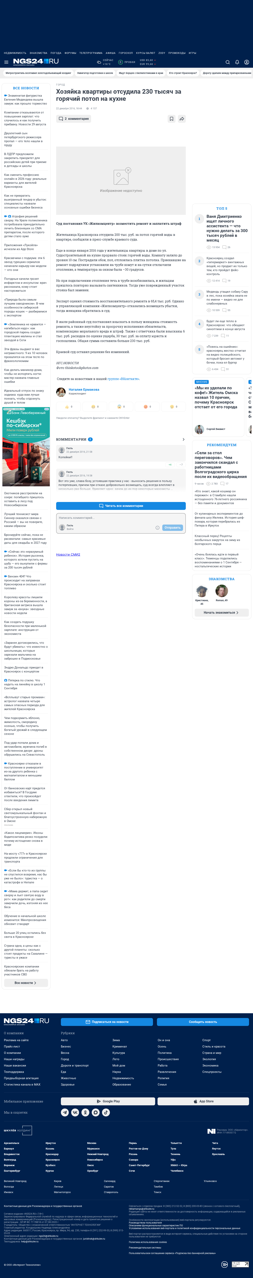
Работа (162, 1065)
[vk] (75, 1112)
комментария (77, 119)
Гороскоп (126, 53)
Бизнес (66, 1046)
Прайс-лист (12, 1046)
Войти (70, 529)
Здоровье (68, 1084)
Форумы (70, 53)
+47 (170, 496)
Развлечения (167, 1072)
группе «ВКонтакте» (123, 379)
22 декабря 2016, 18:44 (69, 108)
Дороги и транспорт (75, 1065)
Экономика (210, 1065)
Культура (118, 1053)
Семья (162, 1084)
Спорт (206, 1040)
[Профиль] (246, 62)
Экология (209, 1059)
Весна (65, 1053)
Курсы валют (145, 53)
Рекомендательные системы (145, 1247)
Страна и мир (211, 1053)
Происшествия (168, 1059)
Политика (165, 1053)
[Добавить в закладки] (172, 119)
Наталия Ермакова (84, 389)
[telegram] (65, 1112)
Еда (63, 1072)
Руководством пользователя (145, 1222)
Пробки (127, 62)
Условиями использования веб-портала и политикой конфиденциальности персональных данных (184, 1228)
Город (65, 1059)
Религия (163, 1078)
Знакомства (38, 53)
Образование (121, 1084)
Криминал (119, 1046)
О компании (12, 1053)
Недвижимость (15, 53)
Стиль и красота (213, 1046)
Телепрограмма (91, 53)
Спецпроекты (212, 1072)
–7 (181, 464)
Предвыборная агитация (21, 1078)
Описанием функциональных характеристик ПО (156, 1225)
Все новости (26, 88)
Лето (115, 1059)
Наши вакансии (15, 1065)
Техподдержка (14, 1072)
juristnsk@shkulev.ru (94, 1238)
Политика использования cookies (148, 1242)
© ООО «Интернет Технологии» (22, 1264)
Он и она (164, 1040)
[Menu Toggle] (6, 62)
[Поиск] (227, 62)
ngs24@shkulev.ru (48, 1236)
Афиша (111, 53)
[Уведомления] (237, 62)
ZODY (162, 53)
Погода (56, 53)
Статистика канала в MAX (22, 1084)
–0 (181, 496)
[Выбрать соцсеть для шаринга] (182, 119)
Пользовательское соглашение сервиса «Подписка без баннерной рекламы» (172, 1253)
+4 (170, 464)
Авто (64, 1040)
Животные (68, 1078)
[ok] (85, 1112)
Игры (192, 53)
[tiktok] (106, 1112)
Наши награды (14, 1059)
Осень (162, 1046)
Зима (116, 1040)
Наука (116, 1072)
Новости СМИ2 (68, 554)
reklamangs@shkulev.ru (141, 1209)
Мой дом (118, 1065)
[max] (96, 1112)
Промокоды (177, 53)
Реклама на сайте (16, 1040)
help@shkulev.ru (30, 1241)
